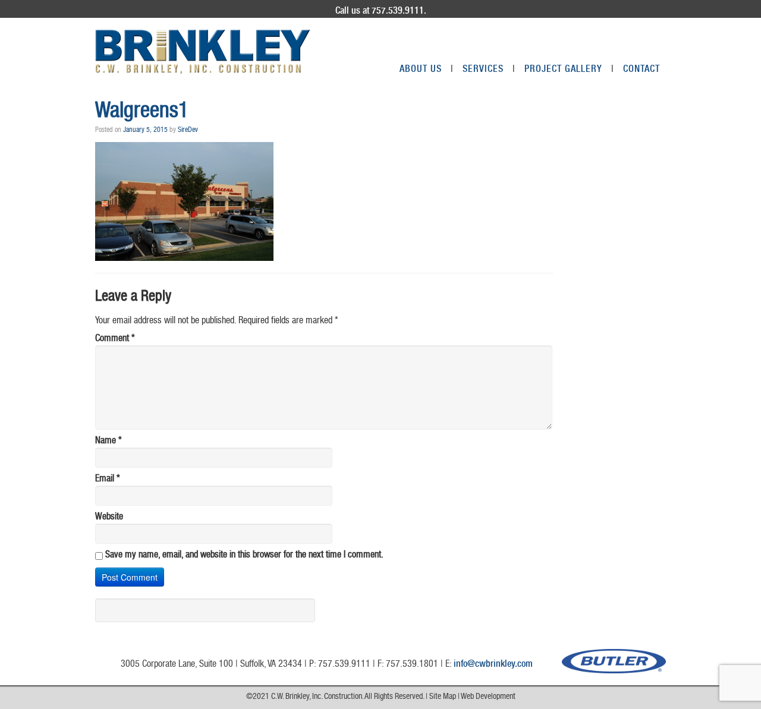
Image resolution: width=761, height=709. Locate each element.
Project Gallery (569, 70)
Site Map (442, 697)
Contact (641, 70)
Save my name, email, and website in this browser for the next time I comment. (244, 555)
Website (109, 517)
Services (489, 70)
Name (108, 441)
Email (107, 479)
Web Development (488, 697)
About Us (427, 70)
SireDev (188, 130)
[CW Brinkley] (202, 52)
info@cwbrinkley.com (493, 665)
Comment (115, 339)
